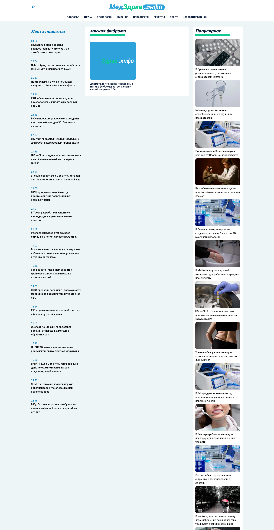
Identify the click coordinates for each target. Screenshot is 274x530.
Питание (122, 17)
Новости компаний (195, 17)
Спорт (174, 17)
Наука (88, 17)
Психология (141, 17)
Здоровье (73, 17)
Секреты (159, 17)
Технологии (104, 17)
